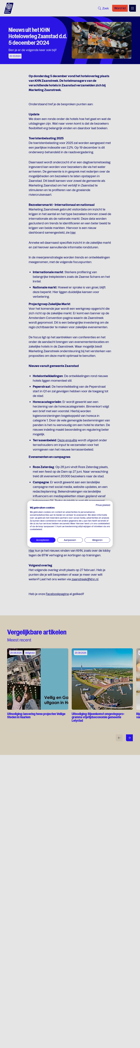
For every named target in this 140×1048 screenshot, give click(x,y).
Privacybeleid (103, 505)
